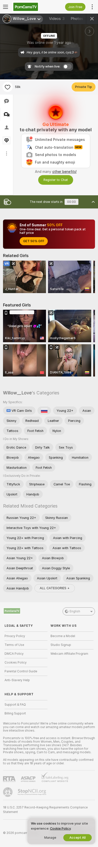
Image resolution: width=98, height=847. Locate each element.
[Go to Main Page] (30, 7)
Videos (57, 18)
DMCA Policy (14, 653)
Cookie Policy (60, 828)
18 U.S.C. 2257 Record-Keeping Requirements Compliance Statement (45, 810)
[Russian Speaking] (44, 410)
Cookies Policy (16, 662)
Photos (80, 18)
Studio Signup (61, 645)
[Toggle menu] (5, 7)
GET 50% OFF (33, 241)
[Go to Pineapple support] (8, 792)
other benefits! (64, 172)
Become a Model (63, 636)
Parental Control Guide (21, 671)
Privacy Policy (15, 636)
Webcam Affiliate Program (69, 653)
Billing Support (15, 713)
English (75, 611)
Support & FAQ (15, 704)
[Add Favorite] (8, 87)
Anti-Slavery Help (17, 680)
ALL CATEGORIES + (55, 588)
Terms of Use (14, 645)
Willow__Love (17, 392)
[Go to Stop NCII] (32, 792)
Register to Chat (55, 180)
